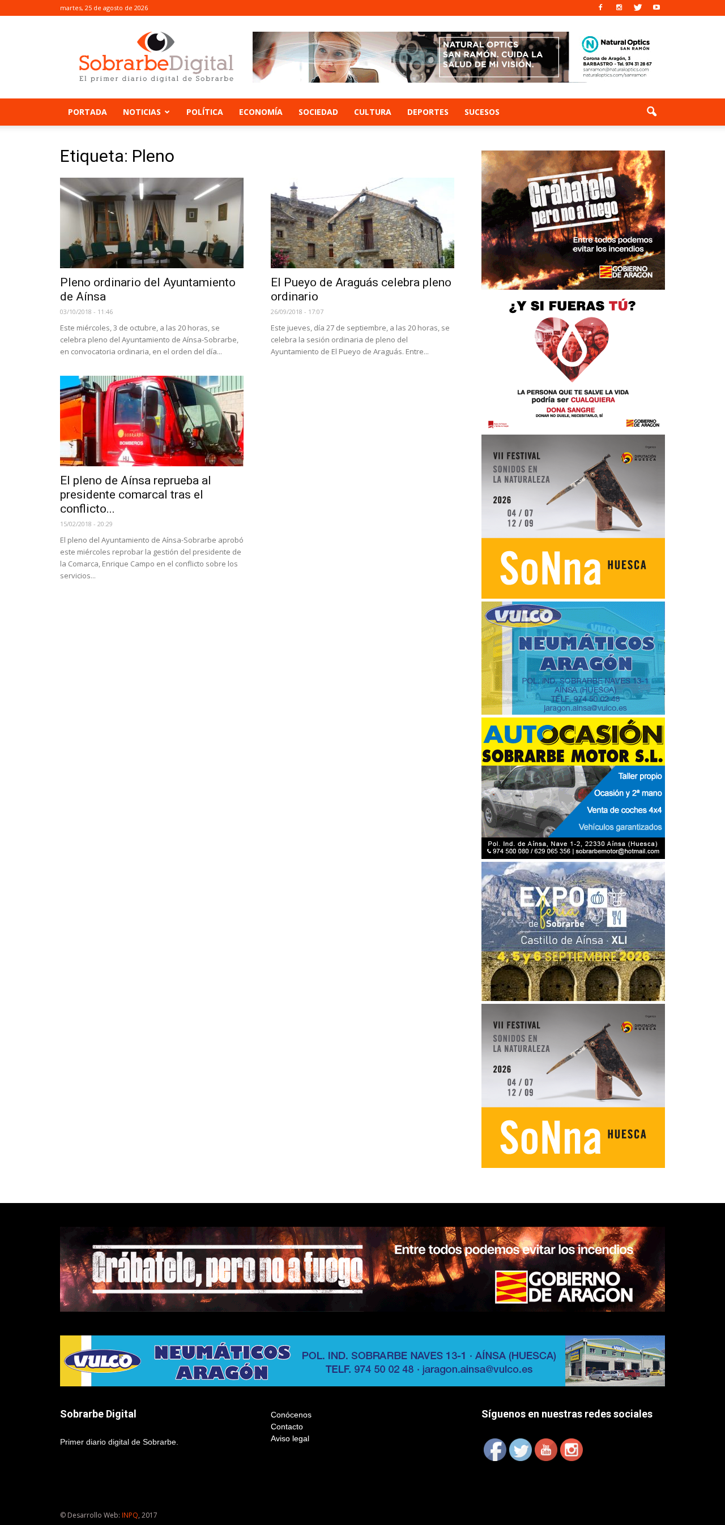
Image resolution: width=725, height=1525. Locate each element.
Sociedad (318, 111)
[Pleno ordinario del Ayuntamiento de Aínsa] (152, 223)
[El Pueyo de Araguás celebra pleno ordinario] (362, 223)
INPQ (130, 1515)
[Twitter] (637, 8)
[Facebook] (600, 8)
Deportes (428, 111)
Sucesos (482, 111)
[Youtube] (656, 8)
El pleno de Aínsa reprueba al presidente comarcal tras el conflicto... (135, 495)
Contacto (287, 1426)
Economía (261, 111)
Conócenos (291, 1414)
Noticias (142, 111)
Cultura (372, 111)
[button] (651, 112)
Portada (87, 111)
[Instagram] (619, 8)
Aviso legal (290, 1438)
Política (204, 111)
